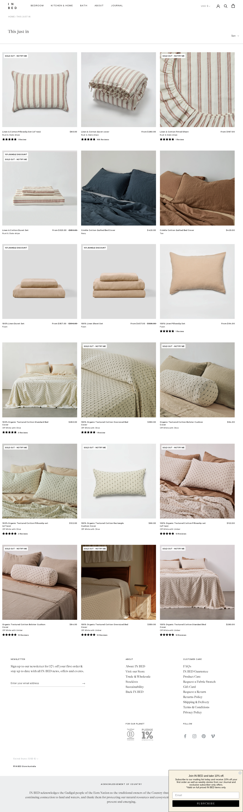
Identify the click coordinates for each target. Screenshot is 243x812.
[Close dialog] (240, 773)
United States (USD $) (24, 758)
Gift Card (189, 687)
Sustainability (135, 687)
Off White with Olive (11, 428)
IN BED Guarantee (195, 671)
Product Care (192, 676)
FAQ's (187, 666)
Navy (83, 234)
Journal (117, 6)
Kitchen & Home (62, 6)
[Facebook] (185, 736)
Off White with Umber (170, 529)
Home (11, 17)
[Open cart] (233, 6)
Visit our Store (135, 671)
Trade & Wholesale (138, 676)
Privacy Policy (192, 712)
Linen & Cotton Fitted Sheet (174, 131)
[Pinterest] (204, 736)
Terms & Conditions (196, 707)
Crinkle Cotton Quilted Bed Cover (98, 230)
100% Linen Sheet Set (92, 323)
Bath (83, 6)
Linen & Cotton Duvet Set (15, 230)
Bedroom (37, 6)
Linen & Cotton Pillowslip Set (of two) (21, 131)
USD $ (204, 6)
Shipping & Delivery (196, 702)
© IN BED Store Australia (24, 766)
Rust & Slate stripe (11, 135)
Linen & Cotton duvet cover (95, 131)
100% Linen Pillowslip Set (172, 323)
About (99, 6)
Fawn (4, 327)
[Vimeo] (213, 736)
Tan (161, 234)
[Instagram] (194, 736)
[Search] (225, 6)
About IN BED (135, 666)
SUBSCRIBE (206, 803)
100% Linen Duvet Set (13, 323)
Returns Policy (192, 697)
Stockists (132, 681)
